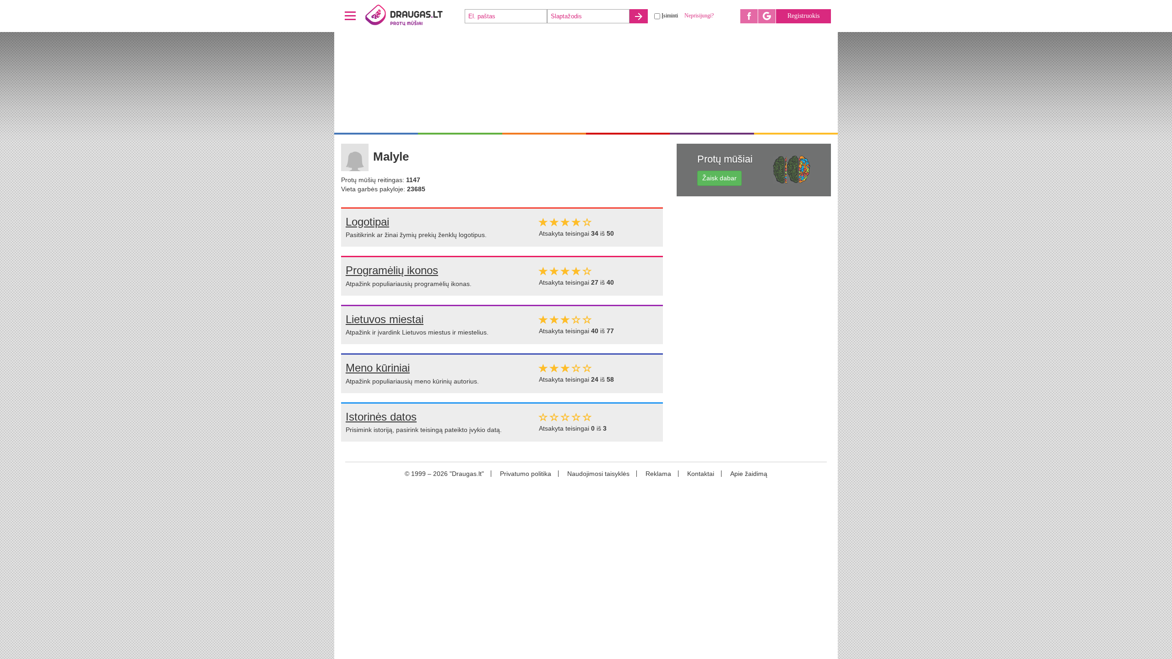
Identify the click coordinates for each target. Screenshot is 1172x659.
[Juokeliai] (414, 16)
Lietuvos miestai (384, 319)
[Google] (767, 16)
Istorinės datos (381, 417)
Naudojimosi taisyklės (598, 473)
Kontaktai (700, 473)
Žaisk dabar (719, 178)
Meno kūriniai (378, 368)
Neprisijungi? (699, 15)
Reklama (658, 473)
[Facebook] (749, 16)
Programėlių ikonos (392, 270)
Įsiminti (670, 15)
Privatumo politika (525, 473)
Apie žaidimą (748, 473)
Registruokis (803, 15)
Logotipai (367, 222)
